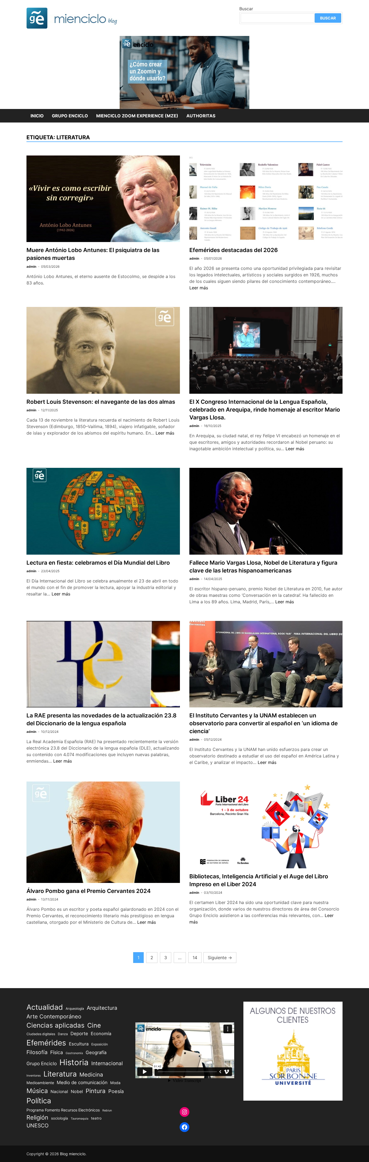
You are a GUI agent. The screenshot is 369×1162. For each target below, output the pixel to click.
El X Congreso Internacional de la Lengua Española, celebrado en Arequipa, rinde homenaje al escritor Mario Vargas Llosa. (264, 409)
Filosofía (37, 1052)
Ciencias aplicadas (55, 1025)
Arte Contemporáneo (53, 1016)
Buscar (246, 8)
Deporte (79, 1033)
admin (31, 266)
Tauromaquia (79, 1118)
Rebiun (107, 1110)
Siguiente (220, 957)
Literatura (60, 1074)
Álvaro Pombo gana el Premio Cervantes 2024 (88, 891)
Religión (37, 1117)
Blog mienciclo (72, 1153)
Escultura (79, 1044)
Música (37, 1091)
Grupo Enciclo (70, 115)
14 (195, 957)
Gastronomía (74, 1053)
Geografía (96, 1052)
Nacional (59, 1091)
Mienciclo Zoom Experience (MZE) (137, 115)
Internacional (107, 1063)
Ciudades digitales (40, 1034)
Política (38, 1100)
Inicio (37, 115)
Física (56, 1052)
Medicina (91, 1074)
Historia (74, 1062)
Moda (115, 1082)
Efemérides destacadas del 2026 (233, 250)
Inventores (33, 1075)
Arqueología (75, 1009)
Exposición (99, 1044)
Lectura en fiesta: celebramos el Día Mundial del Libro (98, 562)
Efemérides (46, 1042)
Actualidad (44, 1007)
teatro (96, 1118)
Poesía (116, 1091)
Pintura (96, 1090)
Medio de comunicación (82, 1082)
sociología (59, 1118)
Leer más (198, 287)
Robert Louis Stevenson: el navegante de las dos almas (100, 401)
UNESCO (37, 1125)
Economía (101, 1033)
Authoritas (200, 115)
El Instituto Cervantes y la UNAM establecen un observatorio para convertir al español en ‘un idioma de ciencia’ (263, 723)
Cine (94, 1025)
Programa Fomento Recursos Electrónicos (63, 1110)
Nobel (77, 1091)
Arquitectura (102, 1008)
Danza (63, 1034)
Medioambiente (40, 1082)
